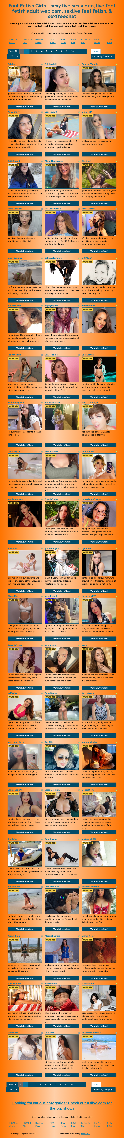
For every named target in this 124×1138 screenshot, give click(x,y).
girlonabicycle (52, 548)
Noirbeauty (50, 645)
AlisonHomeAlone (54, 161)
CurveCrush (88, 693)
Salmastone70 (89, 305)
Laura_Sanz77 (15, 790)
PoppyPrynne (52, 305)
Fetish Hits (85, 1134)
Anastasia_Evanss (91, 1032)
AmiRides (49, 742)
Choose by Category (102, 56)
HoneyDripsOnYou (91, 499)
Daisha (11, 64)
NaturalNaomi (52, 451)
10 (72, 51)
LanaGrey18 (14, 451)
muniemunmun (15, 499)
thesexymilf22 (89, 596)
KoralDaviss (51, 839)
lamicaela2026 (89, 839)
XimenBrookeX (15, 983)
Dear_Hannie (51, 355)
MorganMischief (90, 742)
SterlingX (86, 161)
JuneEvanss (14, 886)
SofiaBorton (51, 983)
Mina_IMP (87, 112)
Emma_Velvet (88, 936)
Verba (84, 645)
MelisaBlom (88, 790)
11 (78, 51)
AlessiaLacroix (52, 936)
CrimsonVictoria (90, 64)
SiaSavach (13, 548)
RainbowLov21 (52, 402)
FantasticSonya (90, 402)
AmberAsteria (89, 208)
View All (14, 51)
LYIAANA (12, 693)
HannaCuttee (14, 355)
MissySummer (15, 258)
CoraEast (49, 1032)
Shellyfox (12, 839)
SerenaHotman (52, 790)
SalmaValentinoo (53, 258)
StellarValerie (14, 305)
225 (11, 56)
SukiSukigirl (51, 64)
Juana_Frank (14, 936)
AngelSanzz (51, 693)
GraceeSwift (51, 112)
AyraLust (86, 548)
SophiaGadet (51, 499)
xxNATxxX (87, 258)
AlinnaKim (13, 596)
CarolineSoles (52, 886)
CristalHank (88, 355)
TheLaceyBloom (53, 208)
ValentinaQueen (16, 402)
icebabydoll (51, 596)
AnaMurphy (14, 112)
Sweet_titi (13, 1032)
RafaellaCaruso (15, 645)
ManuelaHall (88, 983)
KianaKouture (15, 208)
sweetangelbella (16, 742)
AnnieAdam (88, 451)
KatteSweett (14, 161)
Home (96, 51)
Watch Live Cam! (25, 106)
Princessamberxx (90, 886)
